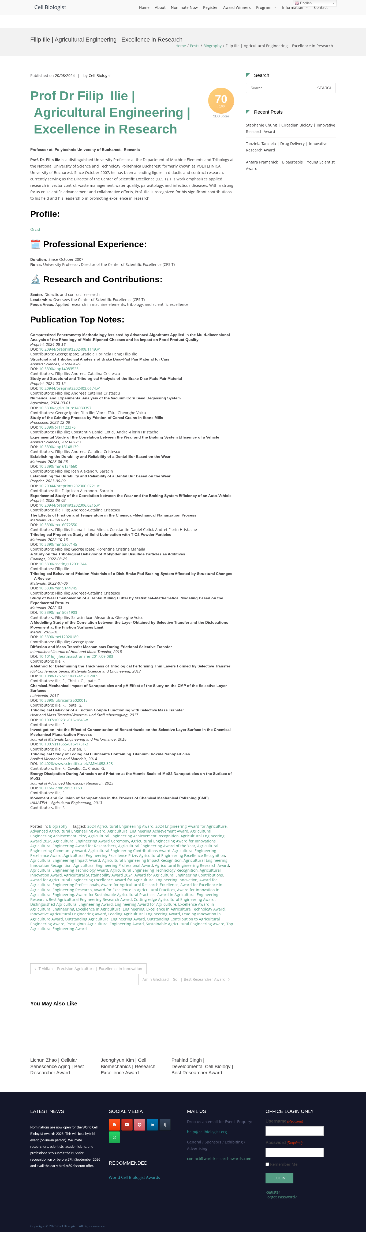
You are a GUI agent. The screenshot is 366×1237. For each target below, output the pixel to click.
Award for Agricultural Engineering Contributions (179, 875)
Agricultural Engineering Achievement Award (147, 831)
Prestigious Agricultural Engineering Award (105, 923)
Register (210, 7)
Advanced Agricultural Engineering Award (68, 831)
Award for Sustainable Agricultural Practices (115, 894)
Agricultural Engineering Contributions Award (129, 850)
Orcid (35, 229)
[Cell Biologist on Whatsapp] (114, 1137)
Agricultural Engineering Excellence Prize (100, 855)
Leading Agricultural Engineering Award (144, 913)
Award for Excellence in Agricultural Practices (134, 889)
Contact (321, 7)
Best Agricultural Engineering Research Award (90, 899)
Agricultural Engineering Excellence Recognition (182, 855)
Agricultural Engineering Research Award (192, 865)
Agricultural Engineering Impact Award (65, 860)
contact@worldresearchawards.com (219, 1158)
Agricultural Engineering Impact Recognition (142, 860)
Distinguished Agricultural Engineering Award (71, 904)
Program (263, 7)
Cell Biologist (50, 7)
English (305, 3)
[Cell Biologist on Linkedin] (152, 1125)
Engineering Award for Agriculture (145, 904)
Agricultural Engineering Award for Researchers (73, 845)
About (160, 7)
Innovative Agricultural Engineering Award (68, 913)
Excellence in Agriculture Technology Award (185, 909)
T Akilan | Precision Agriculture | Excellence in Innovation (90, 968)
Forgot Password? (281, 1196)
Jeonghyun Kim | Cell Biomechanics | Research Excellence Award (57, 1066)
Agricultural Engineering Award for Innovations (173, 841)
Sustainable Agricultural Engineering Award (185, 923)
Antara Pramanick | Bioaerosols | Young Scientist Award (290, 165)
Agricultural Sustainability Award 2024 (98, 875)
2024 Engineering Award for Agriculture (191, 826)
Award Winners (237, 7)
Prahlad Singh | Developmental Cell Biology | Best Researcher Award (131, 1066)
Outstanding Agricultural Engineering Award (105, 919)
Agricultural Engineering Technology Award (69, 870)
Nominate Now (184, 7)
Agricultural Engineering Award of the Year (156, 845)
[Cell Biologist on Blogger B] (114, 1125)
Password (284, 1142)
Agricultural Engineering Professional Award (113, 865)
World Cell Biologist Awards (134, 1177)
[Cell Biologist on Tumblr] (165, 1125)
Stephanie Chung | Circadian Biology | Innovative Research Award (290, 128)
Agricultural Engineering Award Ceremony (91, 841)
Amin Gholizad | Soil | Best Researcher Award (184, 979)
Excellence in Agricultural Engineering (110, 909)
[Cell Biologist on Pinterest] (139, 1125)
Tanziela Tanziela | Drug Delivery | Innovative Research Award (286, 147)
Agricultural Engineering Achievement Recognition (133, 835)
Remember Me (283, 1164)
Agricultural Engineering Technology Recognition (154, 870)
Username (284, 1121)
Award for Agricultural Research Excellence (139, 884)
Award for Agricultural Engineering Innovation (156, 879)
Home (144, 7)
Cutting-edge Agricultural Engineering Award (174, 899)
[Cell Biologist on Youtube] (127, 1125)
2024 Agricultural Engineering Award (120, 826)
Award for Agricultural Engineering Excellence (71, 879)
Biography (212, 45)
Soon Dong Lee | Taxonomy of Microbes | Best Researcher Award (201, 1066)
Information (292, 7)
